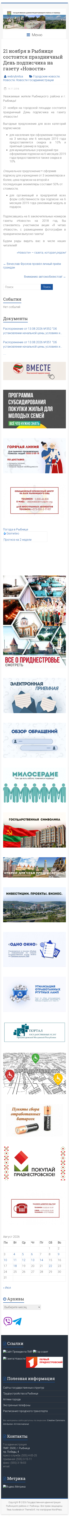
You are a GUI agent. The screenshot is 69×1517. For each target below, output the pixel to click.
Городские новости (46, 76)
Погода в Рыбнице (15, 529)
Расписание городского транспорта (25, 1411)
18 (15, 1266)
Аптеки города (12, 1399)
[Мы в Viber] (7, 1325)
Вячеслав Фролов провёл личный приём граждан (32, 265)
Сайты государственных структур (23, 1387)
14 (41, 1260)
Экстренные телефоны (16, 1405)
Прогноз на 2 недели (17, 539)
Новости (9, 80)
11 (15, 1260)
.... (4, 353)
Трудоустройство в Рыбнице (20, 1393)
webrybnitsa (15, 76)
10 (5, 1260)
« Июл (7, 1287)
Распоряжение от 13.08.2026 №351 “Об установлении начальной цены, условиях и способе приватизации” (31, 344)
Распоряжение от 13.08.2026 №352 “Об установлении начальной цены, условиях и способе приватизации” (31, 331)
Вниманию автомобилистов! (45, 276)
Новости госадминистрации (35, 80)
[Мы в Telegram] (17, 1325)
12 (23, 1260)
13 (32, 1260)
